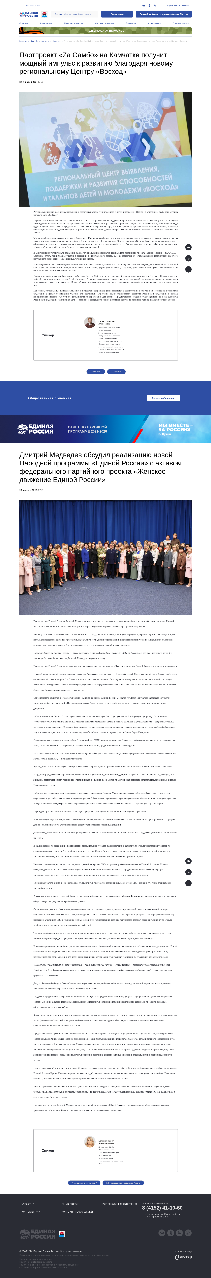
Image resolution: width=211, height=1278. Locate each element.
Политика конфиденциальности (36, 1262)
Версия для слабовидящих (178, 5)
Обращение (117, 14)
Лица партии (46, 23)
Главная (23, 41)
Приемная (131, 23)
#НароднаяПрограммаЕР (84, 1183)
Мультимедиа (154, 23)
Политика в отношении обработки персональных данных (49, 1265)
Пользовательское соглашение (35, 1259)
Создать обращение (163, 398)
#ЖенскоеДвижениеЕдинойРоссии (123, 1183)
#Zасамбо (116, 371)
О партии (23, 23)
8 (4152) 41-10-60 (162, 1208)
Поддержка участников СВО (105, 31)
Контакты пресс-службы (78, 1211)
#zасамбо (95, 371)
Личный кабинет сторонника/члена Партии (164, 14)
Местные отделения (104, 23)
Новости (57, 41)
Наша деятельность (73, 23)
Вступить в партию (181, 23)
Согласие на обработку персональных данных (43, 1268)
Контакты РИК (31, 1211)
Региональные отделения (119, 1203)
